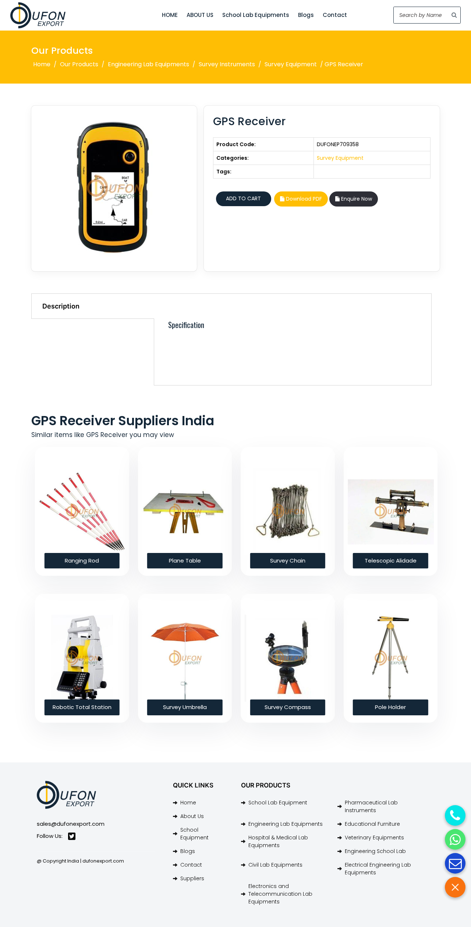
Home (41, 64)
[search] (454, 15)
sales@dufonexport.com (71, 824)
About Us (192, 816)
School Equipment (194, 833)
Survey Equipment (291, 64)
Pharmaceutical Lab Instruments (371, 806)
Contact (335, 15)
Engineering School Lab (375, 851)
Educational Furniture (372, 824)
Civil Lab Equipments (275, 864)
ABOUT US (200, 15)
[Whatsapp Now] (455, 839)
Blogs (306, 15)
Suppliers (192, 878)
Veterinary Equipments (374, 837)
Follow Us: (50, 836)
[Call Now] (455, 815)
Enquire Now (356, 198)
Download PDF (303, 198)
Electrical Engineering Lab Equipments (378, 868)
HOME (170, 15)
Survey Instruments (227, 64)
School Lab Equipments (255, 15)
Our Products (79, 64)
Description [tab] (60, 306)
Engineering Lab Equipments (148, 64)
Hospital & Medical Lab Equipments (278, 841)
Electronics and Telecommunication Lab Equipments (280, 893)
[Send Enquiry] (455, 863)
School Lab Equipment (277, 802)
